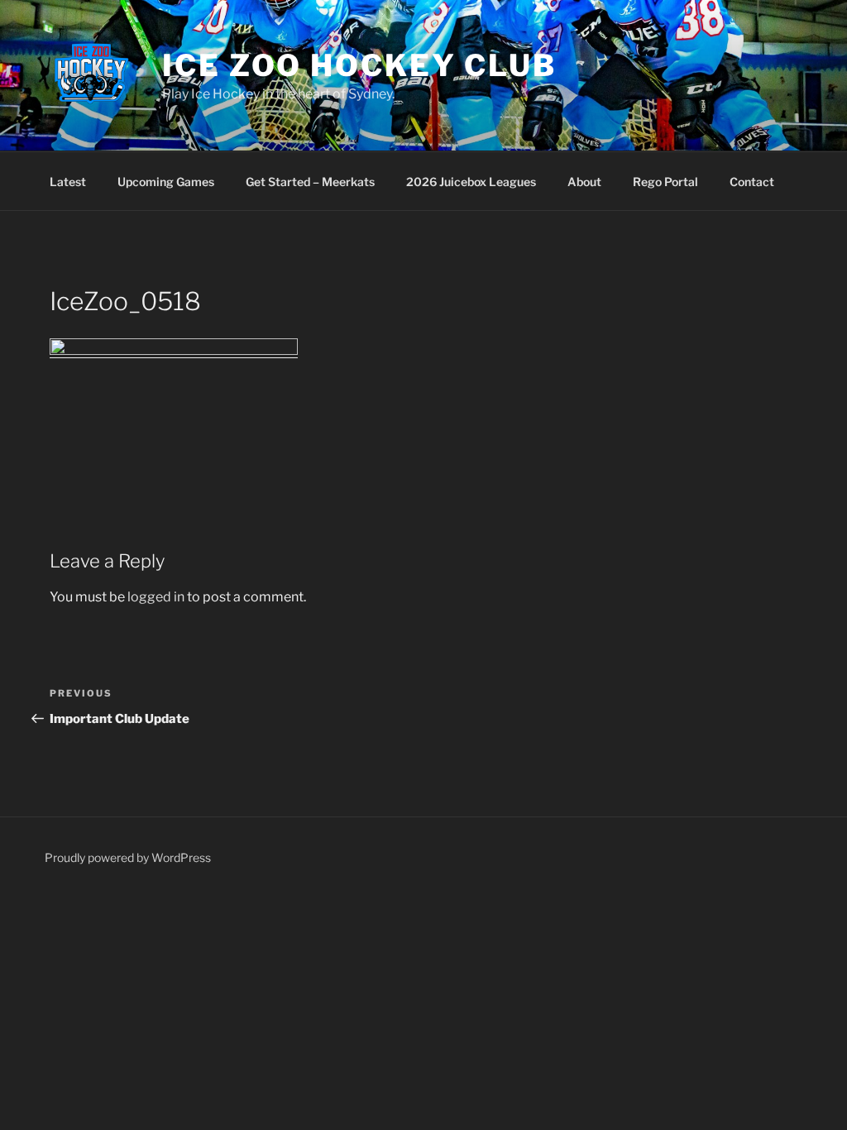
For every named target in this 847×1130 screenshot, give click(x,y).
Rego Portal (665, 182)
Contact (752, 182)
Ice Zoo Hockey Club (359, 65)
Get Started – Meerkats (310, 182)
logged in (155, 597)
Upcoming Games (165, 182)
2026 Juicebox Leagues (471, 182)
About (584, 182)
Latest (68, 182)
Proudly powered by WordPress (128, 857)
